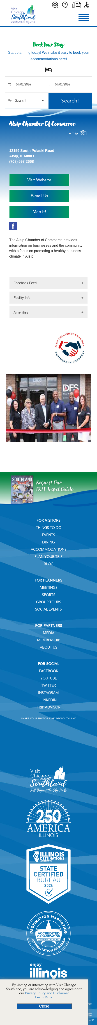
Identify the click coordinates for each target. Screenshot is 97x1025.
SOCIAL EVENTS (48, 609)
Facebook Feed (25, 283)
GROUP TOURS (48, 602)
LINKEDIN (49, 700)
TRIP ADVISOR (48, 707)
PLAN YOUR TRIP (48, 557)
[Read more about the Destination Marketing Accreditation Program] (49, 957)
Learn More (43, 997)
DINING (48, 542)
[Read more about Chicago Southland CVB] (48, 794)
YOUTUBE (48, 678)
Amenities (21, 312)
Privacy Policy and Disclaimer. (47, 993)
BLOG (48, 564)
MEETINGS (49, 587)
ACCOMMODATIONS (49, 549)
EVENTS (48, 535)
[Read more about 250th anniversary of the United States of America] (49, 839)
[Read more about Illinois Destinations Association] (49, 905)
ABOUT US (48, 647)
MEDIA (48, 633)
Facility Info (22, 297)
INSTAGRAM (48, 693)
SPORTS (48, 595)
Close (44, 1006)
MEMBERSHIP (48, 640)
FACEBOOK (48, 671)
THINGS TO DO (48, 528)
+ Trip (74, 133)
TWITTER (48, 685)
